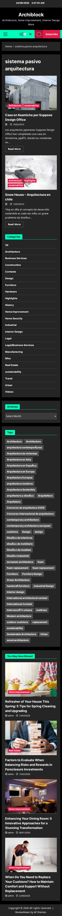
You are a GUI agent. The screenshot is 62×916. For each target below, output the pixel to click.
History (9, 304)
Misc (8, 358)
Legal (8, 338)
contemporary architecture (23, 519)
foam (41, 561)
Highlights (29, 180)
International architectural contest (27, 598)
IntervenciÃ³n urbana (19, 610)
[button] (5, 34)
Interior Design (14, 331)
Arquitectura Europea (19, 477)
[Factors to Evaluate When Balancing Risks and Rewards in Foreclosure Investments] (31, 738)
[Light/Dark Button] (22, 34)
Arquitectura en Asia (19, 459)
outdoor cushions (17, 622)
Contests (10, 271)
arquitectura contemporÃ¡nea (24, 447)
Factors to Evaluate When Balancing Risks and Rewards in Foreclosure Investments (28, 764)
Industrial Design (44, 585)
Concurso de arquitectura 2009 (25, 507)
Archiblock (31, 15)
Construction (13, 264)
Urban (8, 385)
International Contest (19, 604)
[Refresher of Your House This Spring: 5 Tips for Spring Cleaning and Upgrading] (31, 679)
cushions (12, 531)
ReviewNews (22, 912)
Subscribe (52, 34)
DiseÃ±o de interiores (19, 537)
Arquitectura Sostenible (21, 489)
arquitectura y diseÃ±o (20, 495)
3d (6, 244)
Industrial (11, 324)
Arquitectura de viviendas (22, 453)
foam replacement (17, 567)
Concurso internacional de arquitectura (30, 513)
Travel (8, 378)
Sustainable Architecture (21, 634)
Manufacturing (14, 351)
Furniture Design (32, 573)
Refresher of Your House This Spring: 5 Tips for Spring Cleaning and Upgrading (30, 706)
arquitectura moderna (20, 483)
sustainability (31, 105)
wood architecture (18, 640)
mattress (41, 610)
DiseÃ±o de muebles (19, 549)
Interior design (15, 591)
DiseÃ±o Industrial (18, 555)
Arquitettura (45, 495)
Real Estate (11, 365)
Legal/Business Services (19, 345)
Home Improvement (16, 311)
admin (11, 715)
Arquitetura (13, 501)
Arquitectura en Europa (20, 471)
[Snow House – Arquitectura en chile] (31, 172)
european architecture (20, 561)
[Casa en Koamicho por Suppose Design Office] (31, 93)
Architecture (15, 105)
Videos (9, 391)
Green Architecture (18, 579)
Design (9, 278)
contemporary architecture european (29, 525)
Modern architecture (19, 616)
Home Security (13, 318)
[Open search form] (30, 34)
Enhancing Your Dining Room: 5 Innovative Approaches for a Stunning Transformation (28, 823)
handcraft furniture (18, 585)
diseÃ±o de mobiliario (20, 543)
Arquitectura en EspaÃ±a (21, 465)
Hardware (11, 291)
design (39, 531)
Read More (15, 149)
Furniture (10, 285)
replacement (39, 622)
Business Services (16, 258)
